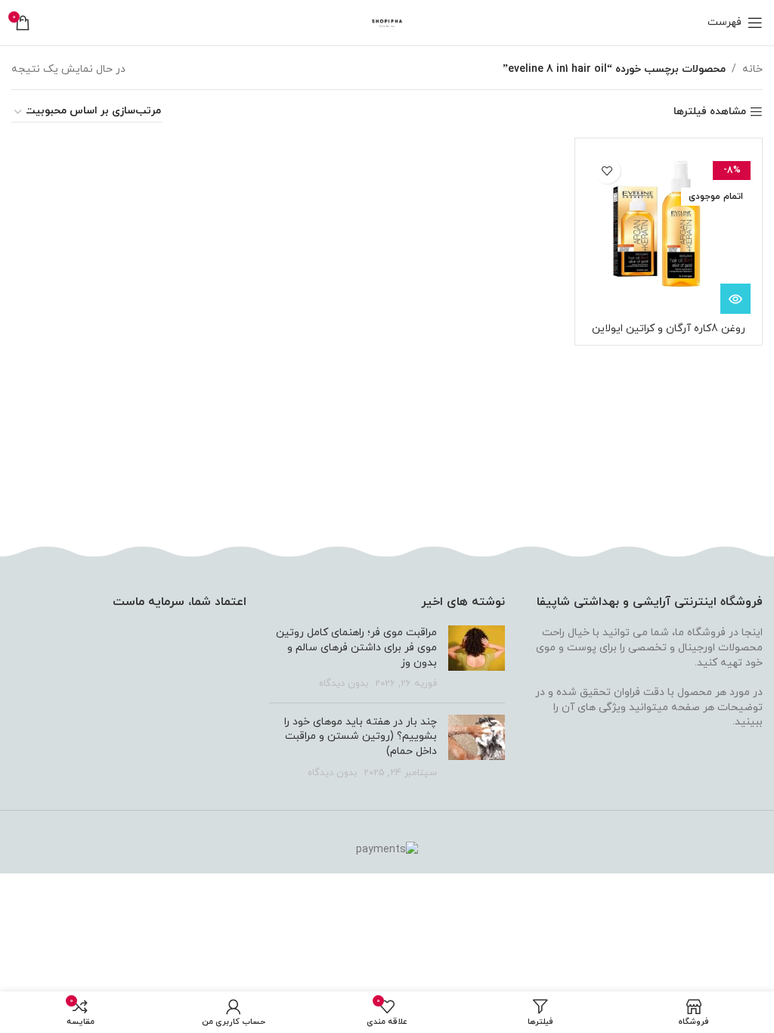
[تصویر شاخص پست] (476, 657)
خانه (752, 69)
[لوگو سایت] (387, 21)
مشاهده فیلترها (709, 112)
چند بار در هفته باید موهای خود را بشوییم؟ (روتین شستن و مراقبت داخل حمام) (360, 736)
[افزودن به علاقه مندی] (607, 170)
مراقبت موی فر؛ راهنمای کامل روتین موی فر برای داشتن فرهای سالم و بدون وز (356, 647)
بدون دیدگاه (343, 683)
